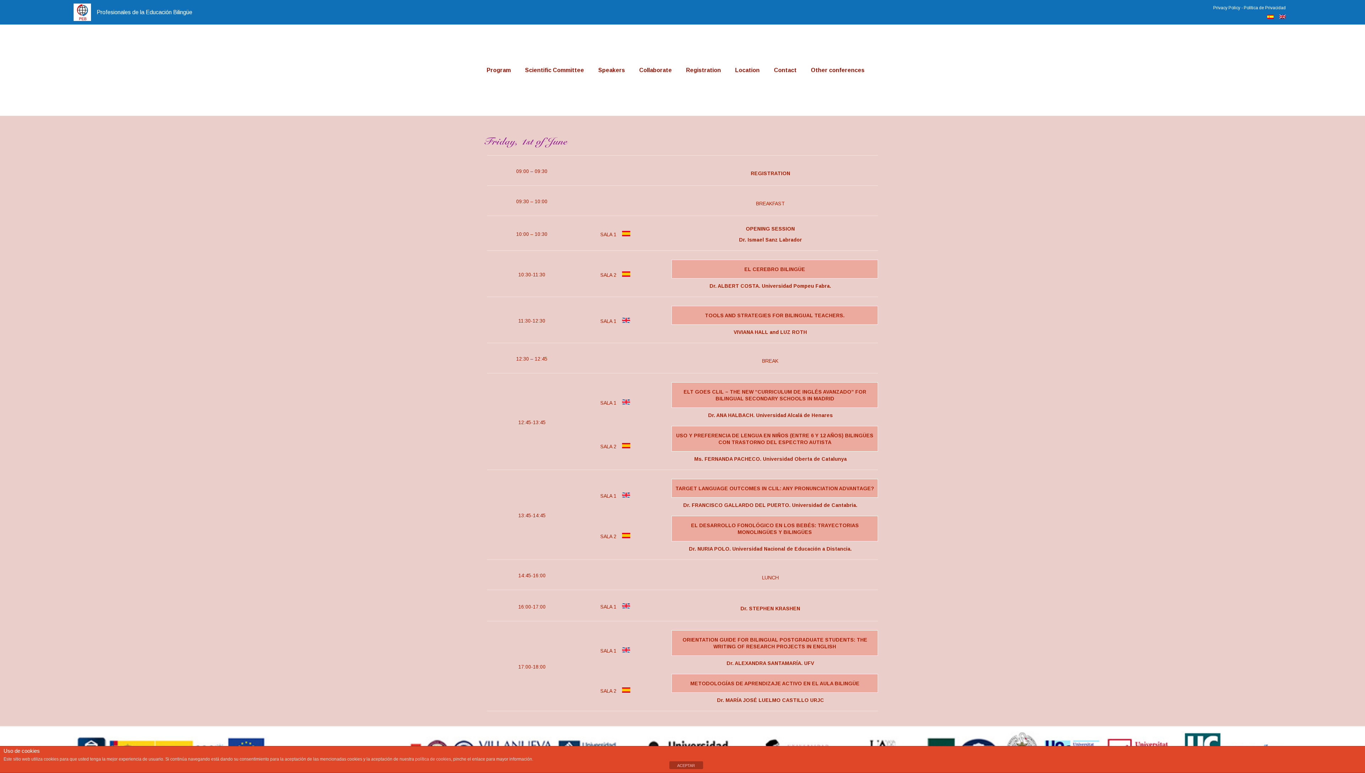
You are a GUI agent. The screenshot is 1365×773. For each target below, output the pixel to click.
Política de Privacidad (1265, 7)
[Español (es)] (1270, 17)
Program (499, 70)
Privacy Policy (1226, 7)
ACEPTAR (686, 765)
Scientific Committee (554, 70)
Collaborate (655, 70)
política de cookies (433, 759)
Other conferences (837, 70)
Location (747, 70)
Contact (785, 70)
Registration (703, 70)
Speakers (611, 70)
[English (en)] (1282, 17)
